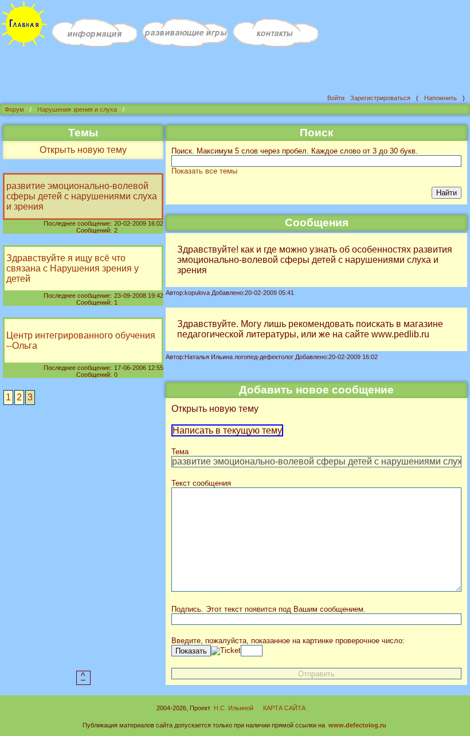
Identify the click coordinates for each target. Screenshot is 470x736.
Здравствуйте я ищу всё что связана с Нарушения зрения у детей (72, 268)
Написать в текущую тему (227, 430)
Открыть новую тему (83, 150)
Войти (335, 98)
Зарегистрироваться (380, 98)
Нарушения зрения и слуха (77, 109)
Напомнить (440, 98)
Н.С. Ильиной (233, 707)
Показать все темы (204, 171)
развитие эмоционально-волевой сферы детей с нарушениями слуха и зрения (81, 196)
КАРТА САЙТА (284, 707)
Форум (14, 109)
